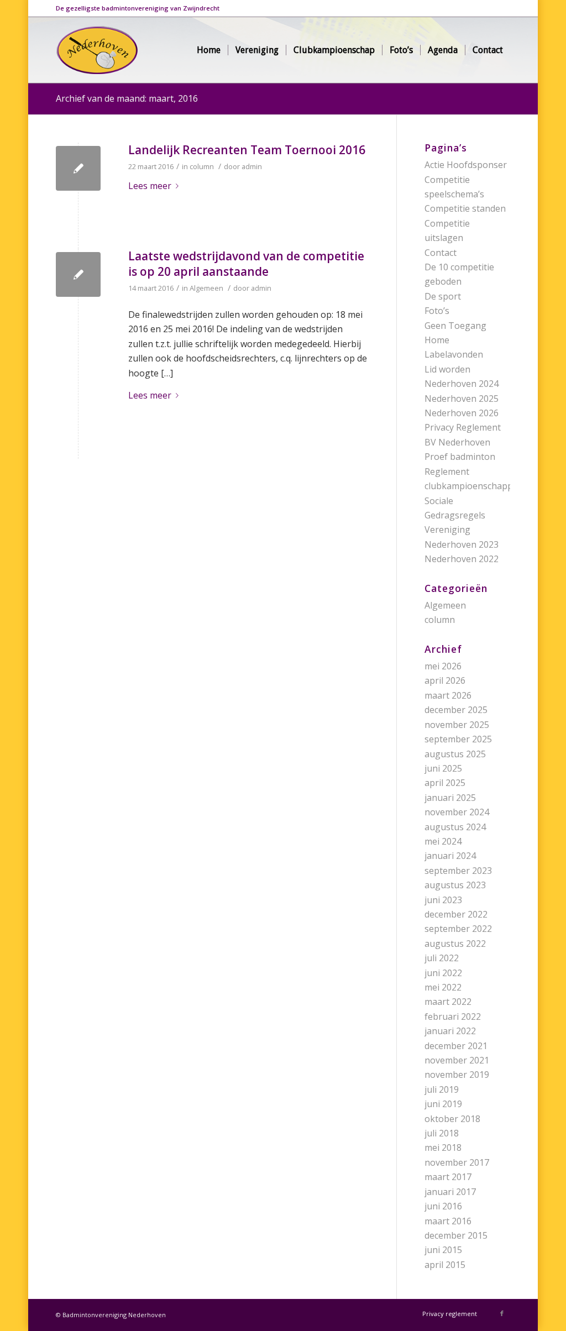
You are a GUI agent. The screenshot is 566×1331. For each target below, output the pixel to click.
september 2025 (458, 739)
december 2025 (456, 710)
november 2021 (456, 1060)
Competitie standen (465, 208)
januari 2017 (450, 1192)
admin (252, 166)
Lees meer (149, 186)
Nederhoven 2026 (461, 413)
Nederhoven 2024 (461, 384)
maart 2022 (447, 1001)
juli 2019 (441, 1089)
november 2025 (456, 725)
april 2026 (444, 680)
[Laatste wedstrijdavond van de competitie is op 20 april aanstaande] (78, 274)
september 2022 (458, 929)
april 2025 (444, 783)
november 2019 (456, 1074)
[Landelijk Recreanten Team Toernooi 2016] (78, 168)
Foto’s (436, 311)
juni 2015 (443, 1250)
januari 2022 (450, 1031)
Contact (440, 253)
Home (436, 340)
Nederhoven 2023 (461, 544)
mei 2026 (443, 666)
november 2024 (456, 812)
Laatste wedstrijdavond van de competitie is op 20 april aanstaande (246, 263)
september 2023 (458, 870)
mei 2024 (443, 841)
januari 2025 (450, 798)
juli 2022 (441, 958)
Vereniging (447, 529)
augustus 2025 (455, 754)
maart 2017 (447, 1177)
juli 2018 (441, 1133)
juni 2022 (443, 973)
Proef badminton (459, 456)
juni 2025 (443, 768)
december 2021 (456, 1046)
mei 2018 (443, 1147)
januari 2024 (450, 856)
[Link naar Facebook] (502, 1313)
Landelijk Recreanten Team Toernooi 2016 (246, 150)
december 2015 (456, 1235)
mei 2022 (443, 987)
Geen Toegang (455, 325)
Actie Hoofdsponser (465, 165)
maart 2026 (447, 695)
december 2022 (456, 914)
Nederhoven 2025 (461, 398)
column (202, 166)
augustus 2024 (455, 827)
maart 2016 (447, 1221)
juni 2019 (443, 1104)
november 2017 (456, 1162)
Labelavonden (453, 354)
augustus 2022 (455, 943)
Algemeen (206, 288)
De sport (442, 296)
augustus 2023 (455, 885)
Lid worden (447, 369)
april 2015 (444, 1265)
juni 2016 (443, 1206)
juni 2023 (443, 900)
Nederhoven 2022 (461, 559)
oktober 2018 (452, 1119)
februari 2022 (452, 1016)
